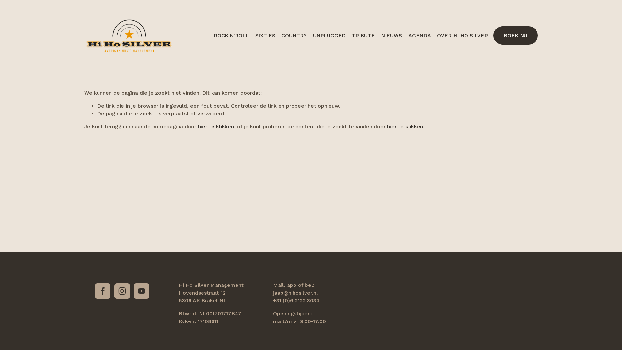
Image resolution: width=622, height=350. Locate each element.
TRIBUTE (363, 35)
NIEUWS (391, 35)
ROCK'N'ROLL (231, 35)
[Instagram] (122, 291)
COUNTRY (294, 35)
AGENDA (420, 35)
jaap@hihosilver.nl (295, 293)
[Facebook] (102, 291)
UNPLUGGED (329, 35)
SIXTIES (265, 35)
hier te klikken (216, 126)
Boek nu (515, 35)
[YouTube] (141, 291)
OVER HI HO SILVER (462, 35)
